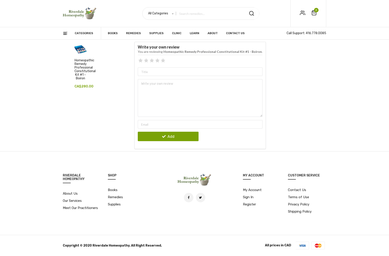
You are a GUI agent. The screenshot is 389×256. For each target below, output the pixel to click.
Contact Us (235, 33)
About (213, 33)
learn (194, 33)
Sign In (248, 197)
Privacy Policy (298, 204)
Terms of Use (298, 197)
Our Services (72, 201)
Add (170, 136)
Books (113, 33)
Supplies (156, 33)
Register (249, 204)
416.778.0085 (316, 33)
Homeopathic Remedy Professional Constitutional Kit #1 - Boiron (85, 69)
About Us (70, 193)
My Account (252, 190)
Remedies (133, 33)
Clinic (176, 33)
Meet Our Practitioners (80, 208)
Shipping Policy (300, 211)
